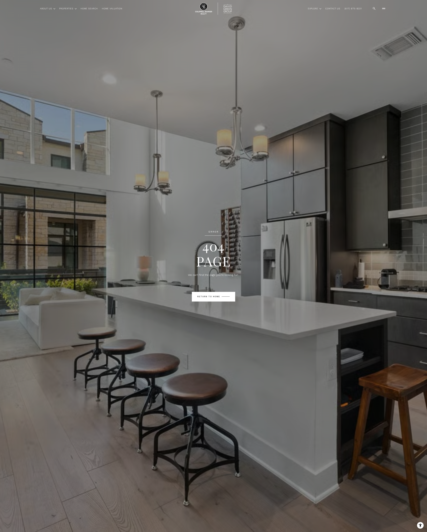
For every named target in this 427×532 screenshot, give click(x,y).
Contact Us (332, 8)
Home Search (89, 8)
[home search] (374, 8)
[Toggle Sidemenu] (383, 8)
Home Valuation (112, 8)
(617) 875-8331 (353, 8)
